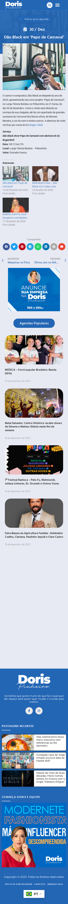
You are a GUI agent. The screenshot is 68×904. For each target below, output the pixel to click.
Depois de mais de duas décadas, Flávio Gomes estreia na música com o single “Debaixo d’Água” (50, 777)
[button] (49, 5)
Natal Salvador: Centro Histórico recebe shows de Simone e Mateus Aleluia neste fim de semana (33, 426)
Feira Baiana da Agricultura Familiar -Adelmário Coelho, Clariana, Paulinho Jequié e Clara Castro (34, 535)
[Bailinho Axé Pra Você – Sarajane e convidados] (16, 205)
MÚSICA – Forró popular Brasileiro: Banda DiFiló (30, 371)
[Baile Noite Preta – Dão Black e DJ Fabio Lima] (45, 173)
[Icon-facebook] (29, 711)
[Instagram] (39, 711)
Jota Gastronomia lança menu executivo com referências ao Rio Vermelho (50, 741)
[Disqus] (34, 611)
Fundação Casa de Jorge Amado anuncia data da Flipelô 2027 (50, 757)
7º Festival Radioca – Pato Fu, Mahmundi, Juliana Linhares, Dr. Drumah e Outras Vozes (32, 481)
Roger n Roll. (36, 125)
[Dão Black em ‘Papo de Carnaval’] (16, 173)
